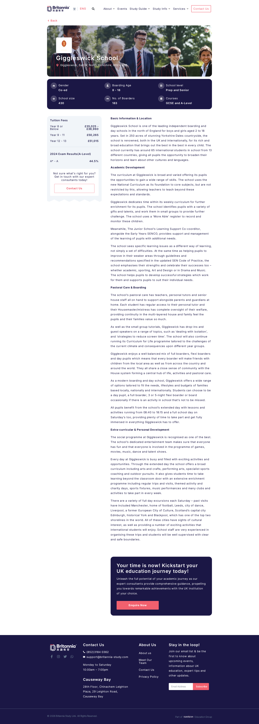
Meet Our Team (145, 661)
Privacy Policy (149, 676)
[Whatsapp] (72, 656)
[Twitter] (65, 656)
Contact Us (146, 669)
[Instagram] (58, 656)
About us (145, 653)
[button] (93, 8)
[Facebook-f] (51, 656)
